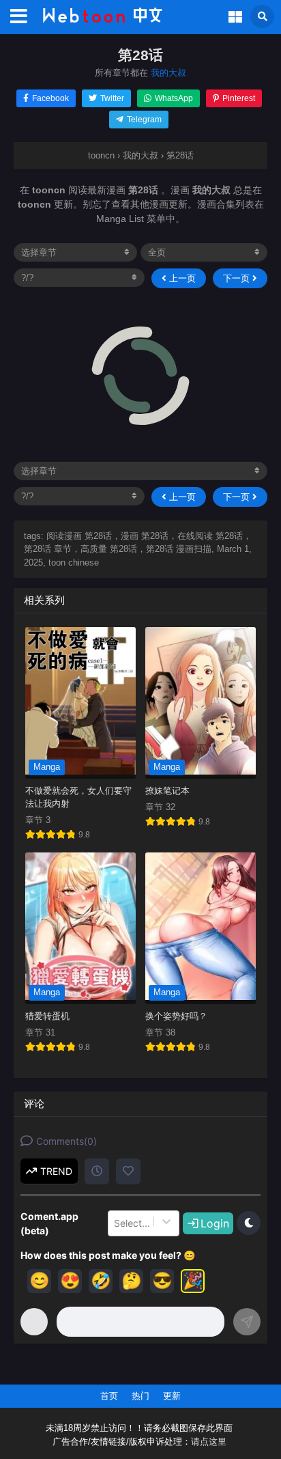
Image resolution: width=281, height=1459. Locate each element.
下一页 (237, 278)
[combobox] (115, 1223)
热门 (140, 1396)
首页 (109, 1396)
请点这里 (208, 1442)
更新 (172, 1396)
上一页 (181, 278)
